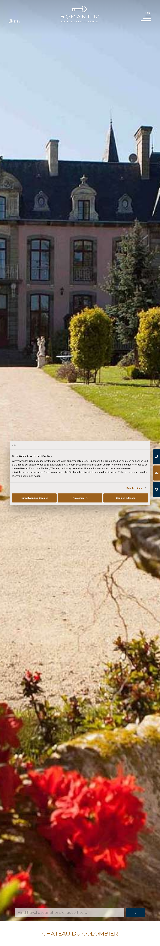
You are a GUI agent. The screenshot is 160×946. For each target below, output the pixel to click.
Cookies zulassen (125, 498)
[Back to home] (80, 14)
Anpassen (78, 498)
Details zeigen (134, 488)
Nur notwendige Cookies (34, 498)
